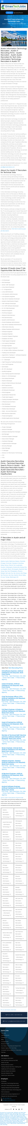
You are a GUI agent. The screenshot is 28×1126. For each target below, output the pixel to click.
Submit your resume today (7, 1075)
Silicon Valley (22, 575)
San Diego (23, 573)
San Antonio (17, 573)
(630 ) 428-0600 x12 (16, 1014)
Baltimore (12, 561)
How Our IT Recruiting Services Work (10, 1085)
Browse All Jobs (5, 1043)
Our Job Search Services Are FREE (9, 1060)
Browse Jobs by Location (7, 1064)
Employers (3, 1081)
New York (7, 571)
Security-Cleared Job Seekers (8, 1071)
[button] (2, 1)
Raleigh (3, 573)
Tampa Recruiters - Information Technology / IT (20, 990)
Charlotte (22, 561)
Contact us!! (3, 1121)
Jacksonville (16, 567)
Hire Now (9, 12)
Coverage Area (4, 1041)
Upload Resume (19, 12)
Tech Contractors (5, 1091)
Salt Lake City (9, 573)
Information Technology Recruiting (9, 1083)
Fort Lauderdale (18, 565)
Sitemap (3, 1052)
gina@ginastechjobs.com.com (16, 1021)
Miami (9, 569)
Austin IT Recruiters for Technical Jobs (14, 797)
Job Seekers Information (7, 1058)
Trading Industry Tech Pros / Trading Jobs (11, 1066)
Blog (2, 1039)
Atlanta (3, 561)
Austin (7, 561)
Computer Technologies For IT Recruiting (11, 1050)
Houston (3, 567)
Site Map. (5, 1124)
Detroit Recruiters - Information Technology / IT (7, 935)
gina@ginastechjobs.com (8, 167)
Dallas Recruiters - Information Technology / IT (7, 913)
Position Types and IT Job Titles (8, 1048)
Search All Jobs (5, 1062)
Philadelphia (13, 571)
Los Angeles (4, 569)
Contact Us (4, 1037)
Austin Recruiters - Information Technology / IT (7, 824)
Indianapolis (9, 567)
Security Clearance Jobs (7, 1073)
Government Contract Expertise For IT (10, 1094)
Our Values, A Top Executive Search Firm (11, 1045)
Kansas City (23, 567)
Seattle (16, 575)
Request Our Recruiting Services (9, 1096)
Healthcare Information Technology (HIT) (11, 1089)
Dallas (2, 565)
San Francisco (4, 575)
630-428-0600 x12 (7, 1098)
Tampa (7, 577)
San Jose (11, 575)
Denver (7, 565)
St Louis (3, 577)
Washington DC (14, 577)
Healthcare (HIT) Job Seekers (8, 1068)
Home (3, 23)
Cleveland (14, 563)
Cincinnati (8, 563)
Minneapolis (15, 569)
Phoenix (20, 571)
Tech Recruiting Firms (16, 668)
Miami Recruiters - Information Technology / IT (20, 813)
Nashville (21, 569)
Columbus (21, 563)
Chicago (3, 563)
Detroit (11, 565)
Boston (17, 561)
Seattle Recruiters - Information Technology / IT (20, 957)
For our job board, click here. (8, 1009)
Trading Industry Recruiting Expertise (10, 1087)
